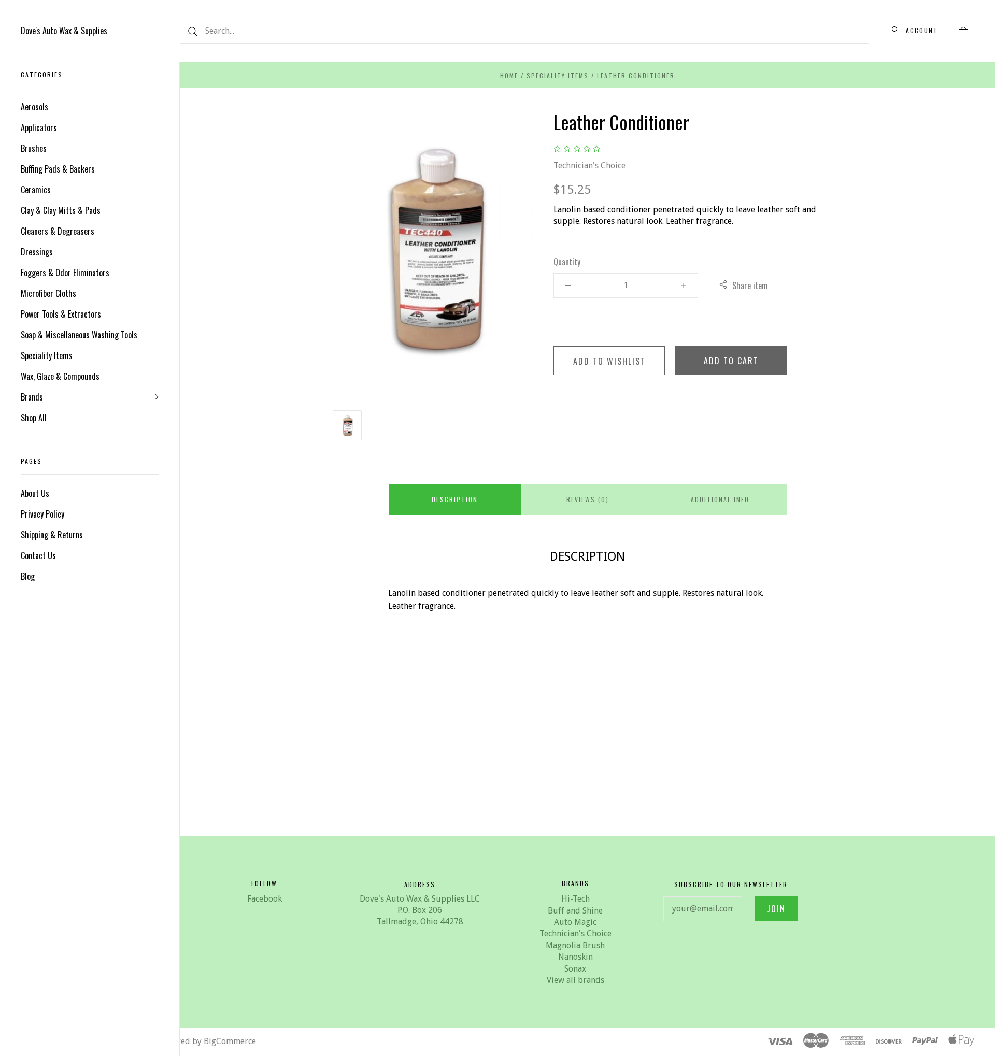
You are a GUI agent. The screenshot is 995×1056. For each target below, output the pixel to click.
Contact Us (38, 555)
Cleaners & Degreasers (57, 231)
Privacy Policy (42, 514)
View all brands (575, 980)
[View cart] (963, 30)
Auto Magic (575, 922)
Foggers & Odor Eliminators (65, 272)
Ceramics (36, 189)
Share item (750, 285)
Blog (28, 576)
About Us (35, 493)
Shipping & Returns (52, 535)
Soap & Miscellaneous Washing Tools (79, 335)
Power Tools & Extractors (61, 314)
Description (455, 499)
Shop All (34, 417)
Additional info (720, 499)
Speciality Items (47, 355)
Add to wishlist (609, 361)
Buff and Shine (575, 911)
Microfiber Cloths (48, 293)
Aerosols (34, 107)
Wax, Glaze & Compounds (60, 376)
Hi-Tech (575, 899)
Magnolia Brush (575, 945)
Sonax (575, 969)
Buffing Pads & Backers (58, 169)
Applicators (39, 127)
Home (509, 75)
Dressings (37, 252)
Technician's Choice (589, 165)
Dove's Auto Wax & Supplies (64, 30)
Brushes (34, 148)
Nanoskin (575, 957)
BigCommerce (230, 1041)
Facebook (264, 899)
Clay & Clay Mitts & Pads (61, 210)
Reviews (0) (587, 499)
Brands (32, 397)
